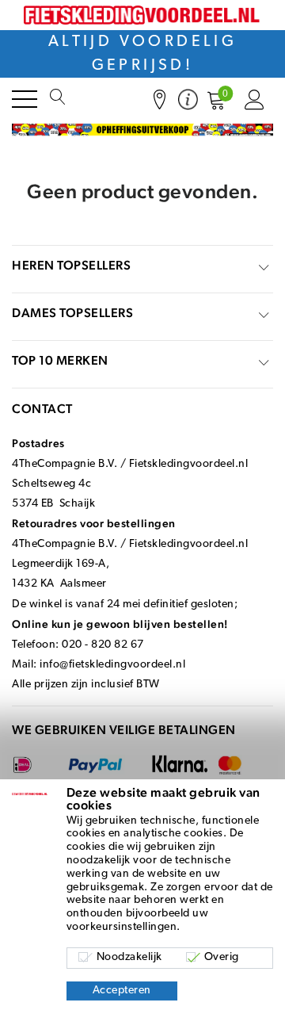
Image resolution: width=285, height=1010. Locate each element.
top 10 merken (60, 360)
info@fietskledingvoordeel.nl (112, 665)
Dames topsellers (72, 312)
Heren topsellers (71, 265)
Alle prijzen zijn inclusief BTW (86, 685)
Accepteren (122, 991)
